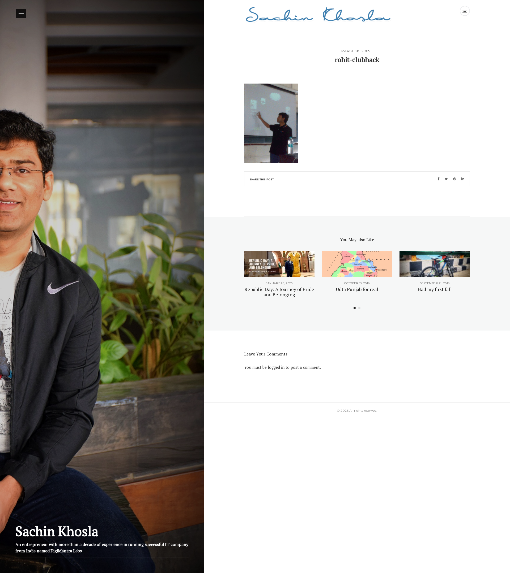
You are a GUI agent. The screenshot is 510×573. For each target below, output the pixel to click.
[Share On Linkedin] (462, 178)
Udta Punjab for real (357, 289)
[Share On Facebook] (438, 178)
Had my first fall (435, 289)
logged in (276, 367)
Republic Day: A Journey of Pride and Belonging (279, 292)
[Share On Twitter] (446, 178)
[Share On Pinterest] (454, 178)
